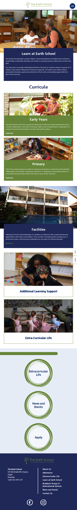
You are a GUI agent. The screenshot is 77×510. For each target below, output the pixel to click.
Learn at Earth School (52, 480)
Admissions (48, 473)
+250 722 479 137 (15, 480)
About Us (47, 469)
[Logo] (38, 5)
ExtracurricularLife (38, 373)
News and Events (38, 405)
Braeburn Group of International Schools (52, 484)
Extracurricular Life (51, 476)
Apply (38, 437)
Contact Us (47, 493)
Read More (9, 133)
